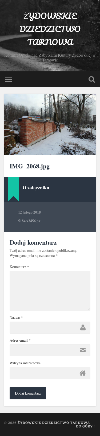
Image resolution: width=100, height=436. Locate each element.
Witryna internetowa (25, 363)
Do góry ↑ (86, 426)
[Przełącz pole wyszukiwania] (92, 79)
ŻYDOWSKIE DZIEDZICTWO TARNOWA (50, 29)
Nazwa (16, 317)
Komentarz (19, 267)
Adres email (20, 340)
